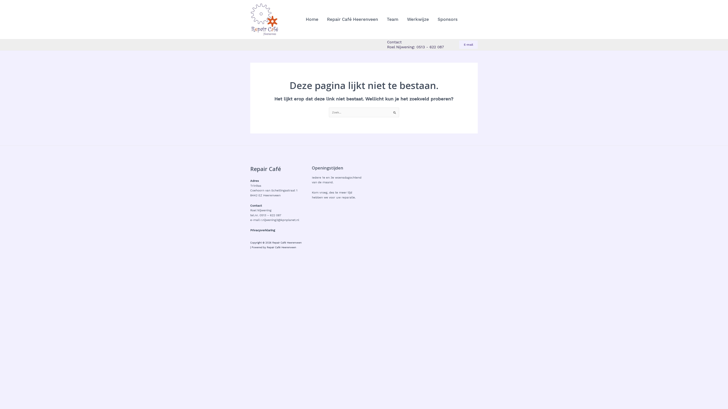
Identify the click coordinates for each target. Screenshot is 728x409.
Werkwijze (418, 19)
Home (312, 19)
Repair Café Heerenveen (352, 19)
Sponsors (448, 19)
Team (392, 19)
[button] (468, 45)
